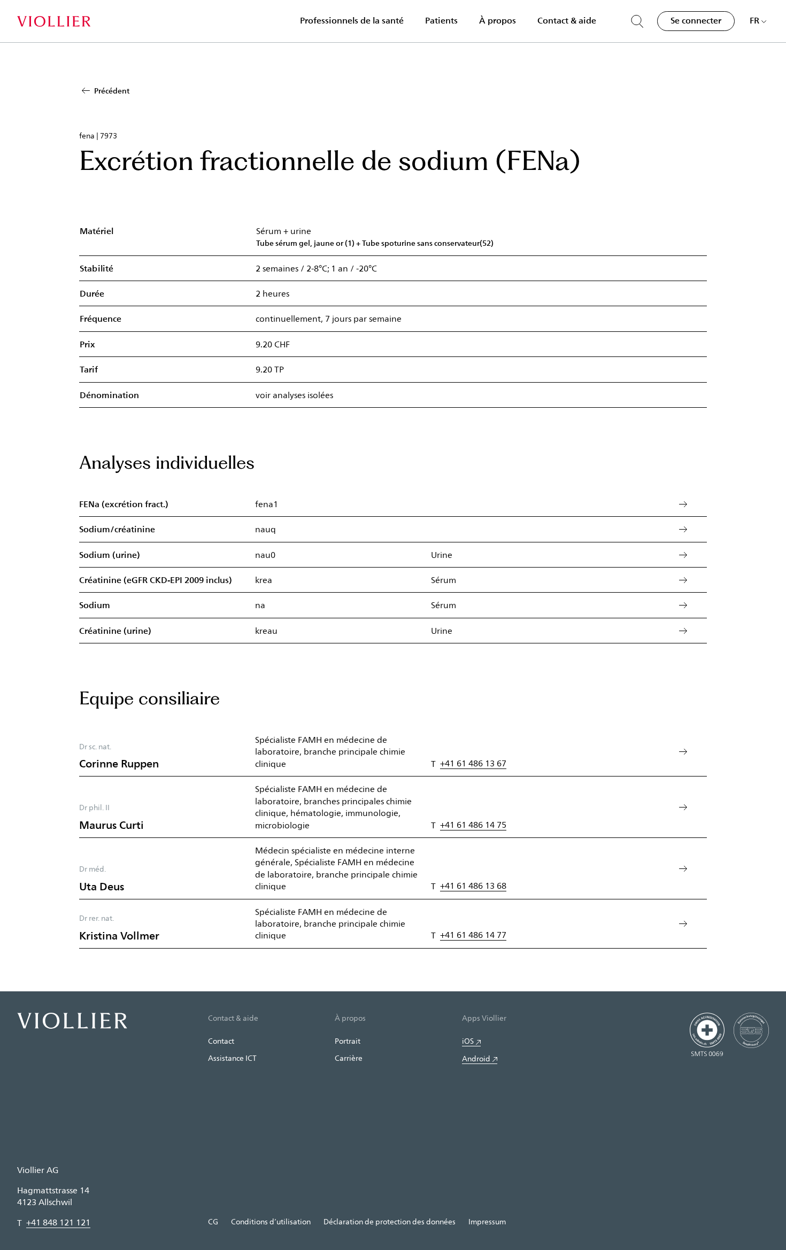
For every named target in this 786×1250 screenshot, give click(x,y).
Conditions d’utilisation (271, 1221)
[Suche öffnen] (637, 21)
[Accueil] (53, 21)
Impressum (487, 1221)
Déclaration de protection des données (389, 1221)
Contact (221, 1041)
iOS (468, 1041)
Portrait (347, 1041)
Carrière (349, 1058)
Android (476, 1058)
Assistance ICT (232, 1058)
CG (213, 1221)
